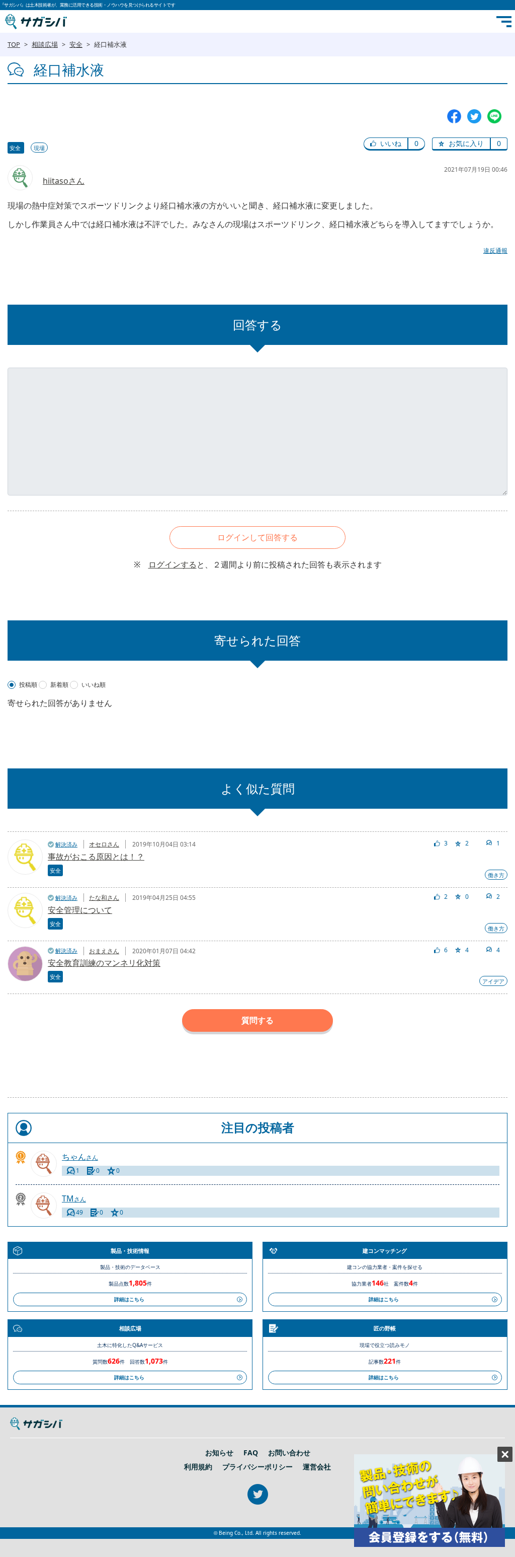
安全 (75, 44)
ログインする (172, 564)
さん (80, 1157)
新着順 (59, 685)
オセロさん (104, 844)
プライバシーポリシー (257, 1466)
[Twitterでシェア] (474, 115)
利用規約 (198, 1466)
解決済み (66, 844)
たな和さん (104, 897)
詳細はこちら (129, 1299)
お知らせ (219, 1452)
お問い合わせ (289, 1452)
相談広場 (45, 44)
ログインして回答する (257, 537)
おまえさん (104, 951)
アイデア (493, 981)
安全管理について (80, 909)
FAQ (250, 1452)
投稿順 (28, 685)
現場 (39, 148)
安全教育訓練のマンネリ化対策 (104, 962)
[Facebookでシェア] (454, 115)
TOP (14, 44)
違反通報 (495, 250)
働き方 (496, 875)
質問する (257, 1020)
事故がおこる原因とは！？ (96, 856)
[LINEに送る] (494, 115)
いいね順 (93, 685)
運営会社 (317, 1466)
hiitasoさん (63, 180)
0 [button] (416, 143)
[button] (386, 144)
